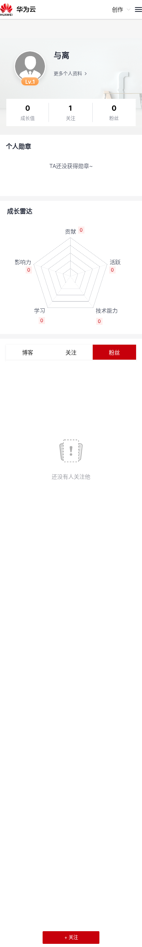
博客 (27, 352)
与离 (61, 55)
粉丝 (114, 118)
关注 (70, 118)
